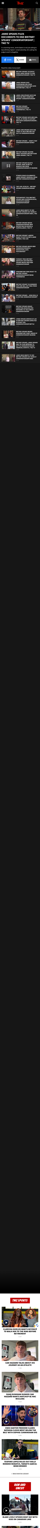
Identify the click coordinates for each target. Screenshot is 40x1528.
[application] (20, 19)
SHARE (21, 60)
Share (9, 60)
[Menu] (3, 3)
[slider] (20, 30)
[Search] (37, 3)
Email (34, 60)
